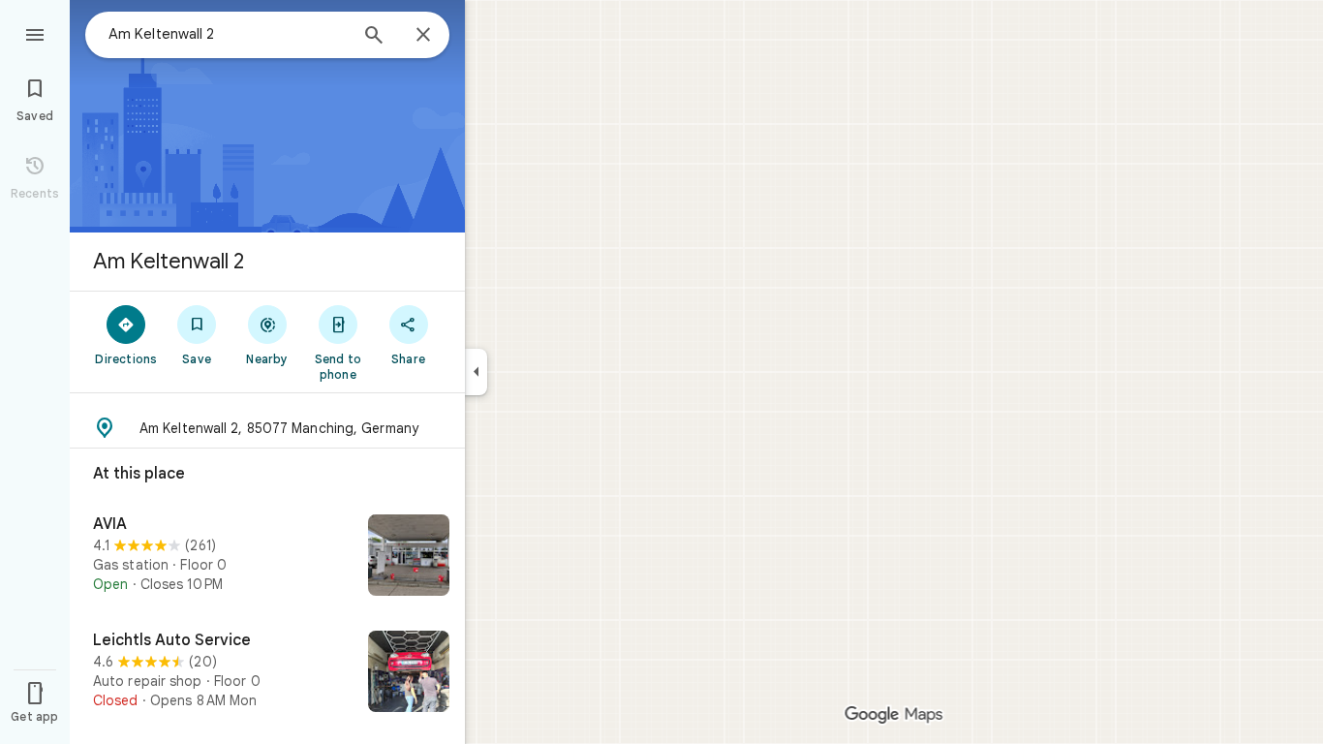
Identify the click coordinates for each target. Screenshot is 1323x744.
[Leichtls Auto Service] (267, 673)
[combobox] (227, 34)
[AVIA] (267, 557)
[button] (267, 428)
